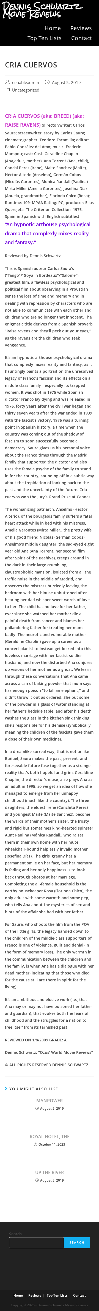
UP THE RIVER (49, 1172)
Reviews (81, 28)
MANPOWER (49, 1101)
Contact (81, 38)
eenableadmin (25, 82)
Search (15, 1233)
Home (53, 28)
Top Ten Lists (45, 38)
